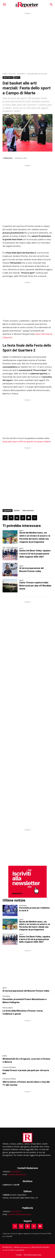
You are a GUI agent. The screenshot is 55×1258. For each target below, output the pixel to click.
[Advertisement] (27, 42)
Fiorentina (23, 906)
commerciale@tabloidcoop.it (19, 1214)
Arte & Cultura (8, 1008)
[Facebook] (5, 517)
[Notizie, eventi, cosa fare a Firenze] (26, 5)
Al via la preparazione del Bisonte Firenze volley (26, 991)
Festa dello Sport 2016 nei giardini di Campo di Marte (27, 441)
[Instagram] (21, 1226)
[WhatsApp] (22, 517)
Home (5, 74)
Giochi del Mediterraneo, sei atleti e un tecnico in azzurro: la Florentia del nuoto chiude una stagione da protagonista (34, 925)
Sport (17, 77)
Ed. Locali (12, 74)
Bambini (17, 510)
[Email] (34, 517)
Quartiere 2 (21, 74)
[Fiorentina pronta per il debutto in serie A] (10, 910)
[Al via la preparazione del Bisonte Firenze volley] (10, 569)
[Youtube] (40, 1226)
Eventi (5, 1056)
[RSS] (27, 1226)
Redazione (8, 158)
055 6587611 (16, 1171)
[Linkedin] (16, 517)
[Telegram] (28, 517)
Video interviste (28, 510)
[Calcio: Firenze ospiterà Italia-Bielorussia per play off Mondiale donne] (10, 585)
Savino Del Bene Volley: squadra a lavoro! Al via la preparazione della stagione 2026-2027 (34, 553)
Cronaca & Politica (9, 1067)
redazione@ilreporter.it (17, 1174)
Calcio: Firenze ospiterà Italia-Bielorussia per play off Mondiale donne (35, 585)
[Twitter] (11, 517)
